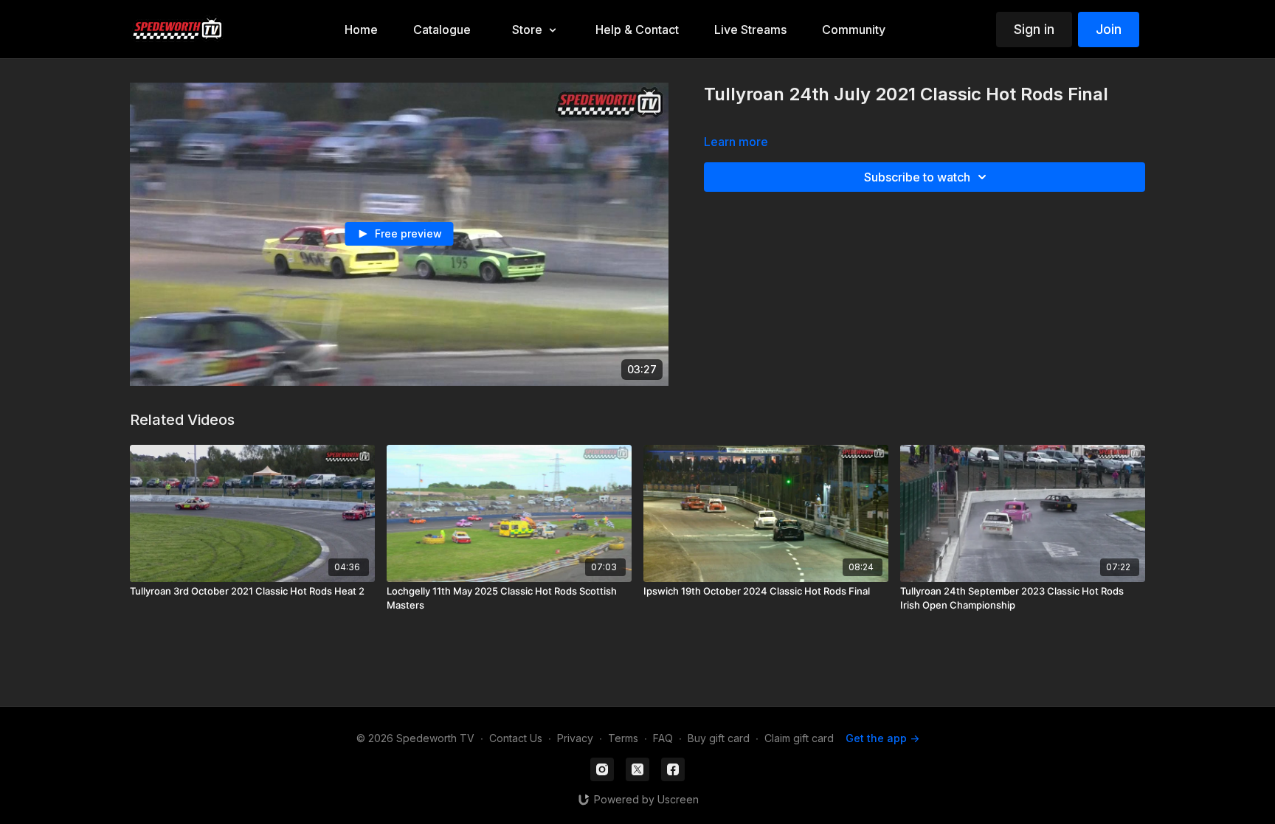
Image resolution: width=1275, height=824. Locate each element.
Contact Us (515, 738)
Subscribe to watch (917, 177)
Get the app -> (882, 738)
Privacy (575, 738)
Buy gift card (719, 738)
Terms (623, 738)
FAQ (663, 738)
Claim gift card (799, 738)
